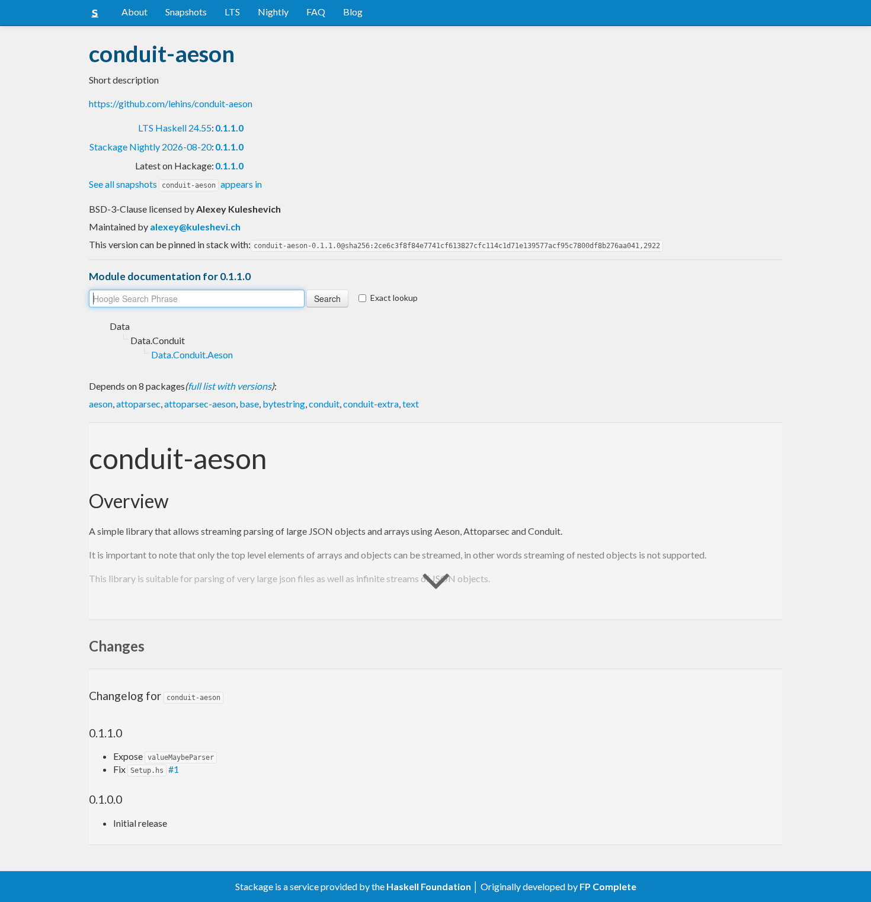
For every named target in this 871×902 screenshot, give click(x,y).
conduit (324, 403)
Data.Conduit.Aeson (192, 354)
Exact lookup (394, 298)
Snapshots (186, 11)
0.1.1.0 (229, 127)
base (249, 403)
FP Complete (607, 886)
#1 (173, 769)
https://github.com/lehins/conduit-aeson (170, 103)
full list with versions (229, 385)
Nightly (273, 11)
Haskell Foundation (428, 886)
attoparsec (138, 403)
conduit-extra (371, 403)
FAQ (315, 11)
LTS (232, 11)
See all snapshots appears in (175, 184)
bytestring (283, 403)
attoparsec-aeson (200, 403)
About (134, 11)
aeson (101, 403)
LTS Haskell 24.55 (175, 127)
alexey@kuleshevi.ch (195, 226)
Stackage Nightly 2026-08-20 (150, 146)
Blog (353, 11)
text (410, 403)
